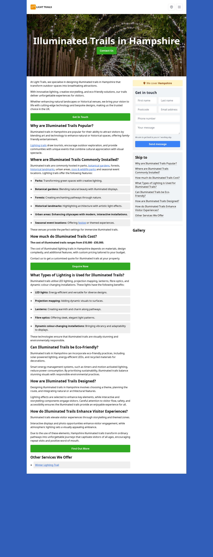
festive (82, 222)
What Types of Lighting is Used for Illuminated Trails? (155, 184)
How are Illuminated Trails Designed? (157, 201)
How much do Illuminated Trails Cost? (157, 177)
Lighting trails (38, 145)
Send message (158, 144)
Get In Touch (80, 117)
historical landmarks (42, 169)
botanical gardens (99, 165)
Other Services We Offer (149, 215)
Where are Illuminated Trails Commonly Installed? (151, 170)
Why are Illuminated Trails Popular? (156, 163)
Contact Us (106, 50)
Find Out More (80, 448)
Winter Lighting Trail (47, 465)
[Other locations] (171, 7)
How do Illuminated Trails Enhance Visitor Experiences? (155, 208)
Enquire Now (80, 266)
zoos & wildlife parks (83, 169)
